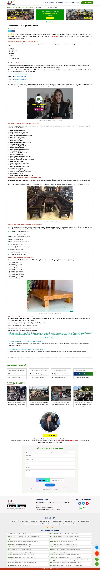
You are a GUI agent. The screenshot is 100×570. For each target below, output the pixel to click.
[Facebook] (79, 503)
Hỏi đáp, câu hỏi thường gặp (67, 523)
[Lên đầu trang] (97, 564)
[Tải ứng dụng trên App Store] (11, 505)
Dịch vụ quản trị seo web (20, 81)
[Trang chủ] (11, 2)
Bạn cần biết (50, 518)
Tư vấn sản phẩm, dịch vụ (32, 452)
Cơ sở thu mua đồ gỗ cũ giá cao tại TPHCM (46, 7)
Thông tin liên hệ (24, 521)
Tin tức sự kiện (75, 2)
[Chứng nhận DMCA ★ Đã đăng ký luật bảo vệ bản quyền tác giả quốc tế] (83, 508)
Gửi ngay (50, 485)
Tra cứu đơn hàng (49, 2)
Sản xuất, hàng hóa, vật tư (28, 7)
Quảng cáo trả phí (50, 21)
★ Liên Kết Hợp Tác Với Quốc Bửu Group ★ (50, 568)
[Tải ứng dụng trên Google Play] (21, 505)
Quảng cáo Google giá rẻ (20, 76)
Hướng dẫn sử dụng (62, 2)
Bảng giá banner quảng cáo (32, 523)
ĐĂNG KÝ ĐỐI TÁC (88, 2)
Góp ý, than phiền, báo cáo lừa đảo (59, 452)
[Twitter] (83, 503)
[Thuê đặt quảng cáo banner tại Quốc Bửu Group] (50, 14)
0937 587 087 (39, 109)
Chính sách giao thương (83, 521)
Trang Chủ (10, 7)
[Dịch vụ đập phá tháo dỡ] (79, 14)
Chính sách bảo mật (70, 521)
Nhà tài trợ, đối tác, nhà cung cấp (50, 523)
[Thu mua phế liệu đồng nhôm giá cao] (20, 14)
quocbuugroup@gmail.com (46, 505)
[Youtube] (87, 503)
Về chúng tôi (14, 521)
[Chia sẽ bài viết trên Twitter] (9, 31)
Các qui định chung (57, 521)
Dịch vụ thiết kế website (20, 79)
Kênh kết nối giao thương (20, 74)
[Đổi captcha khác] (48, 480)
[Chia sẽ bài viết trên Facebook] (13, 31)
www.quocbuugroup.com (47, 507)
